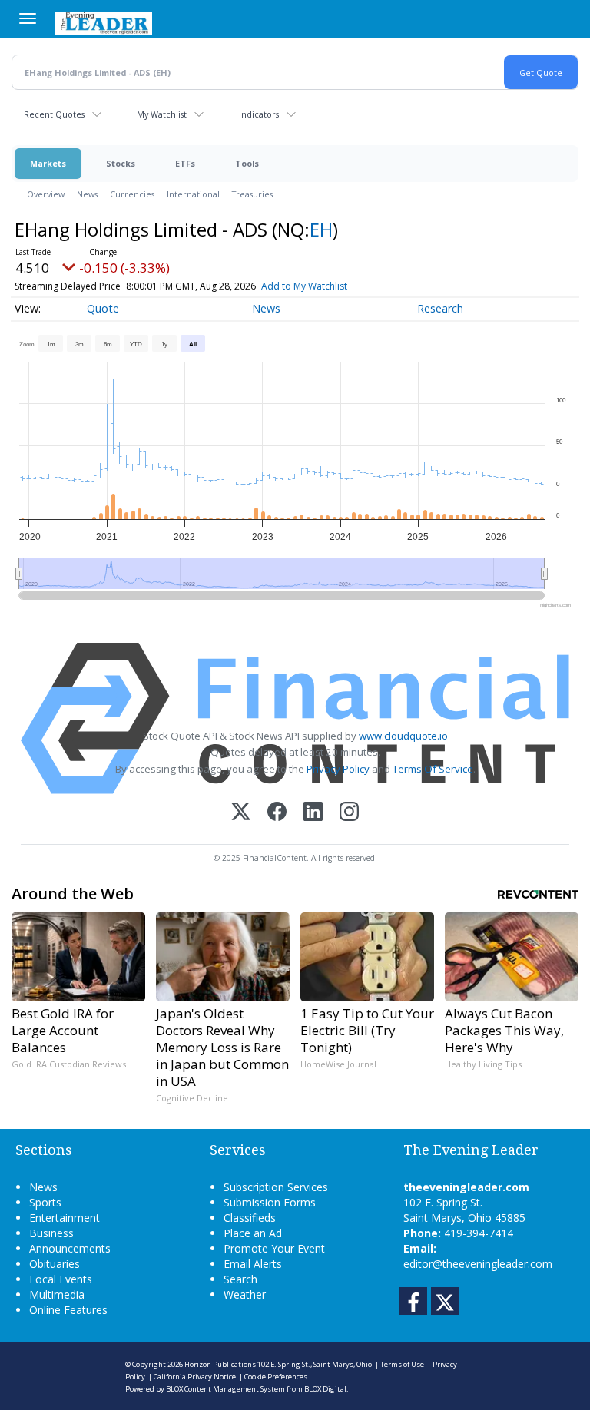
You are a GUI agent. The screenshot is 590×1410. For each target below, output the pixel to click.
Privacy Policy (338, 769)
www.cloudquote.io (403, 736)
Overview (46, 194)
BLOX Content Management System (225, 1389)
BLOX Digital (325, 1389)
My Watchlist (162, 114)
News (87, 194)
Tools (247, 163)
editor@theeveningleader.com (477, 1263)
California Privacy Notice (195, 1377)
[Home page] (103, 21)
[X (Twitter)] (241, 813)
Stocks (120, 163)
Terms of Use (402, 1364)
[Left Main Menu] (28, 18)
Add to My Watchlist (304, 286)
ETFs (185, 163)
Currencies (132, 194)
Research (440, 308)
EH (321, 229)
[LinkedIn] (313, 813)
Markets (48, 163)
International (193, 194)
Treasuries (252, 194)
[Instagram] (349, 813)
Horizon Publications (220, 1364)
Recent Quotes (54, 114)
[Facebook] (277, 813)
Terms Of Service (433, 769)
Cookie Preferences (275, 1377)
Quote (103, 308)
